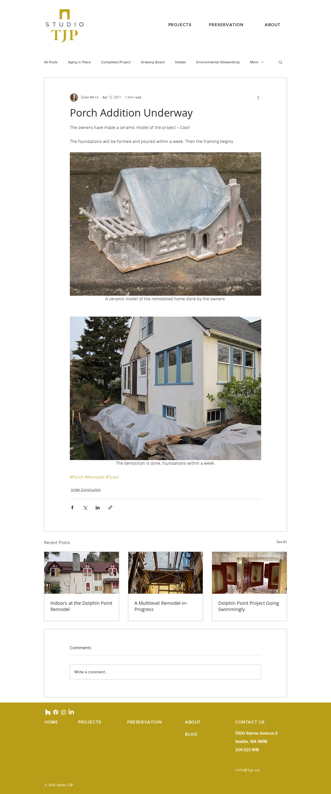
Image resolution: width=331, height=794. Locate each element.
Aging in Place (79, 62)
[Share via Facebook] (72, 507)
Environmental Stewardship (218, 62)
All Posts (51, 62)
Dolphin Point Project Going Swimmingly (248, 606)
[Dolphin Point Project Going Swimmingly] (249, 573)
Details (180, 62)
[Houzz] (48, 712)
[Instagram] (63, 712)
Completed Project (116, 62)
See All (281, 542)
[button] (280, 62)
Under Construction (86, 490)
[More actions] (258, 97)
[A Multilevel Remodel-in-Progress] (165, 573)
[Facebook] (55, 712)
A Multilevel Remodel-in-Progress (161, 606)
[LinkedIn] (71, 712)
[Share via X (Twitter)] (84, 507)
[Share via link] (110, 507)
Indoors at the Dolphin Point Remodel (81, 606)
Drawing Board (153, 62)
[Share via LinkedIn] (97, 507)
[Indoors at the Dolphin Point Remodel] (81, 573)
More (254, 62)
